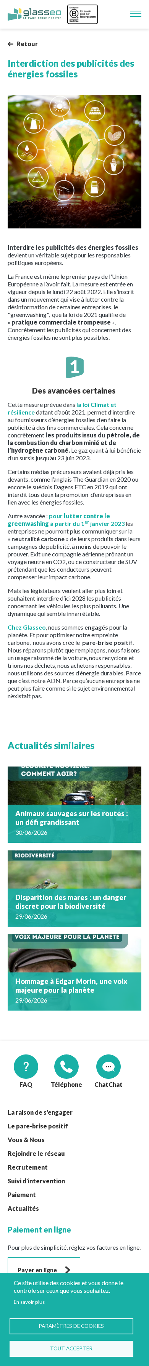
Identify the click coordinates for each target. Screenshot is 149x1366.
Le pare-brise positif (38, 1126)
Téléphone (66, 1084)
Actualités (23, 1208)
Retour (27, 43)
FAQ (25, 1084)
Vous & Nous (26, 1139)
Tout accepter (71, 1348)
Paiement (22, 1194)
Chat (101, 1084)
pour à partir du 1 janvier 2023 (66, 519)
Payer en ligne (37, 1269)
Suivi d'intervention (36, 1180)
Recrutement (28, 1167)
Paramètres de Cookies (71, 1326)
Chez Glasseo (27, 627)
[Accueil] (34, 14)
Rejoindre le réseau (36, 1153)
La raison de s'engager (40, 1112)
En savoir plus (29, 1302)
